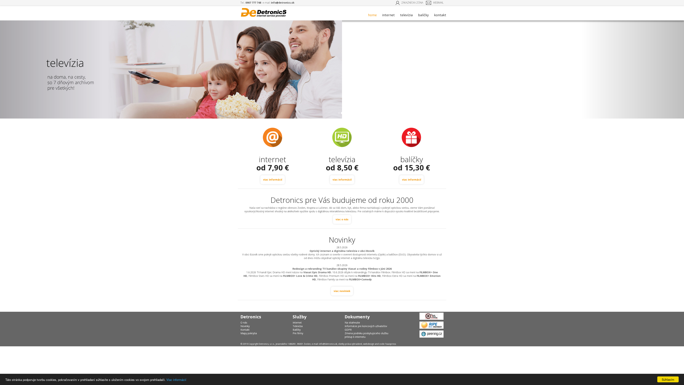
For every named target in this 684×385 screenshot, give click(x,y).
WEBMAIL (438, 2)
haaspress (390, 343)
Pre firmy (298, 333)
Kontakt (245, 329)
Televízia (298, 326)
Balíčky (297, 329)
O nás (243, 322)
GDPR (348, 329)
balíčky (423, 15)
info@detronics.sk (282, 2)
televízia (406, 15)
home (372, 15)
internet (388, 15)
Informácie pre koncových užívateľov (366, 326)
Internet (297, 322)
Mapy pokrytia (248, 333)
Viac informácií (176, 379)
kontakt (440, 15)
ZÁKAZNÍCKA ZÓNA (412, 2)
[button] (51, 69)
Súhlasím (668, 379)
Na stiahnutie (352, 322)
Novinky (245, 326)
